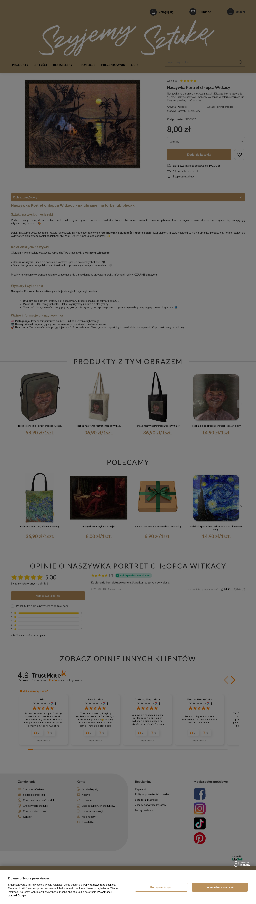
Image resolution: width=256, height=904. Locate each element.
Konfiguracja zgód (161, 887)
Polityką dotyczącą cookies (99, 884)
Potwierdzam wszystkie (219, 887)
